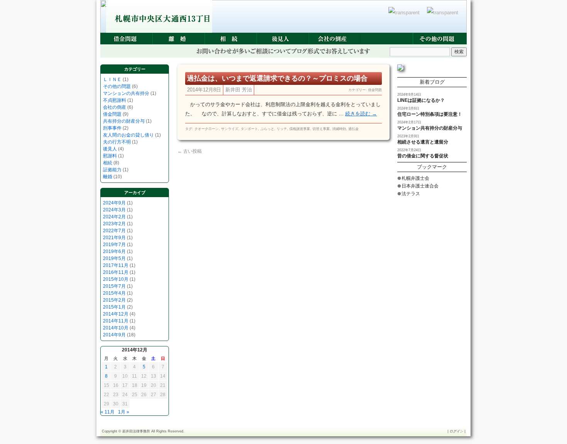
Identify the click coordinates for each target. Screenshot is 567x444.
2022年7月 (114, 230)
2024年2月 (114, 216)
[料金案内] (444, 16)
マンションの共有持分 (126, 93)
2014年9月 (114, 335)
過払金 (353, 129)
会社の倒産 (335, 38)
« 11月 (108, 412)
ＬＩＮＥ (112, 79)
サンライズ (229, 129)
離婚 (178, 38)
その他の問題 (439, 38)
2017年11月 (115, 265)
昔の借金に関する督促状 (422, 156)
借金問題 (126, 38)
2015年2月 (114, 300)
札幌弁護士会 (415, 178)
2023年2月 (114, 223)
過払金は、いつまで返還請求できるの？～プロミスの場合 (277, 78)
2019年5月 (114, 258)
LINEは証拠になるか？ (421, 100)
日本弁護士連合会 (420, 186)
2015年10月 (115, 279)
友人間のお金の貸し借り (128, 135)
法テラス (411, 193)
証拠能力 (112, 169)
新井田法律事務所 (136, 431)
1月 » (123, 412)
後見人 (282, 38)
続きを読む (361, 113)
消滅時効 (339, 129)
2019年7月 (114, 244)
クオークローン (206, 129)
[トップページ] (405, 16)
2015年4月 (114, 293)
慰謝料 (110, 156)
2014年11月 (115, 321)
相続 (230, 38)
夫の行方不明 (117, 142)
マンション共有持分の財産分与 (429, 128)
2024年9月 (114, 203)
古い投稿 (189, 151)
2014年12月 (115, 314)
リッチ (282, 129)
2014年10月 (115, 328)
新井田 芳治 (238, 90)
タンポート (249, 129)
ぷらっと (267, 129)
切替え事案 (321, 129)
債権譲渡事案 (299, 129)
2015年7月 (114, 286)
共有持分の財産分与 (124, 121)
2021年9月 (114, 237)
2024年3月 (114, 210)
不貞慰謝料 (114, 100)
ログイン (456, 431)
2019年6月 (114, 251)
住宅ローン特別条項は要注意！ (429, 114)
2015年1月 (114, 307)
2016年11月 (115, 272)
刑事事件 (387, 38)
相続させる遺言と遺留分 (422, 142)
